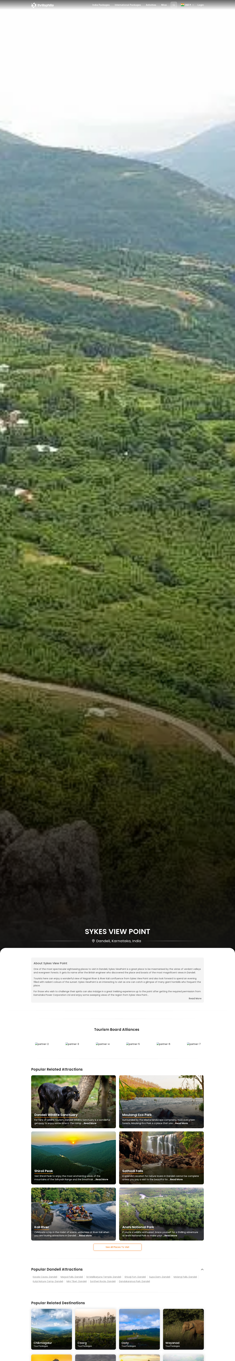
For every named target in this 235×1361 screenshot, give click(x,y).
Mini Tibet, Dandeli (77, 1281)
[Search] (174, 5)
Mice (164, 5)
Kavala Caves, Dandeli (45, 1276)
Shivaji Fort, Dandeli (135, 1276)
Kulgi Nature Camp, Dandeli (48, 1281)
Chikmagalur (43, 1344)
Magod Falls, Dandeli (72, 1276)
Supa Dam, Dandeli (159, 1276)
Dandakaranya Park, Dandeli (134, 1281)
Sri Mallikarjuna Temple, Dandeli (103, 1276)
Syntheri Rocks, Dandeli (103, 1281)
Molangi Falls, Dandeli (185, 1276)
